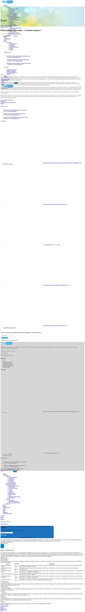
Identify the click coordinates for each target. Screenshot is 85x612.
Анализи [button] (3, 591)
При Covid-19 (11, 497)
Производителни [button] (4, 586)
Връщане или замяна (8, 365)
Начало (2, 25)
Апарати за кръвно (13, 8)
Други (8, 74)
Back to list (3, 101)
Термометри (12, 9)
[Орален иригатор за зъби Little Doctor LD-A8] (23, 204)
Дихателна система (13, 19)
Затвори (2, 103)
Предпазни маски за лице (15, 34)
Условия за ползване (7, 362)
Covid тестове (12, 31)
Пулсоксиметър (13, 13)
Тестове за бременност (12, 14)
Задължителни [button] (4, 557)
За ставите (11, 22)
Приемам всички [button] (10, 542)
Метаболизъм (12, 24)
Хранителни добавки (11, 16)
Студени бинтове (47, 244)
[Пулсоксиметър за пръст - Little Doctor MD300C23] (23, 285)
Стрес (10, 26)
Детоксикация (12, 18)
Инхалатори (12, 11)
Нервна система (13, 25)
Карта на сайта (6, 367)
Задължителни (5, 558)
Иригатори (11, 12)
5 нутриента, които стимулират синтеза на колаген (14, 110)
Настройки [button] (3, 542)
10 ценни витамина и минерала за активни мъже (14, 113)
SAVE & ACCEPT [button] (5, 604)
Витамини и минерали (14, 17)
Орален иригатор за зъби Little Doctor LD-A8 (53, 204)
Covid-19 (8, 499)
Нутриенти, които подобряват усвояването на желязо (15, 117)
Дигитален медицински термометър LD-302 (53, 325)
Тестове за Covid (10, 73)
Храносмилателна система (15, 28)
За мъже (11, 23)
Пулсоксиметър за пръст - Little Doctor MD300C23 (54, 285)
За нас (4, 361)
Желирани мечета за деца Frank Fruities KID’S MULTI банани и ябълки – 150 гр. (61, 411)
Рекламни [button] (3, 596)
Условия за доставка (7, 363)
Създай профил (4, 523)
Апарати (9, 7)
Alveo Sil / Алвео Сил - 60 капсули (51, 453)
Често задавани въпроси (8, 364)
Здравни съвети (8, 25)
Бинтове (8, 503)
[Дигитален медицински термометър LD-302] (23, 325)
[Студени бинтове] (23, 244)
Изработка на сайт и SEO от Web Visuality (10, 470)
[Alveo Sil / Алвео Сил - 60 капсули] (23, 453)
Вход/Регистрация (7, 513)
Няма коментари (13, 111)
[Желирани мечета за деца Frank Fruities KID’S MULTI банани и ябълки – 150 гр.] (23, 411)
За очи (10, 20)
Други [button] (2, 601)
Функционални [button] (4, 581)
